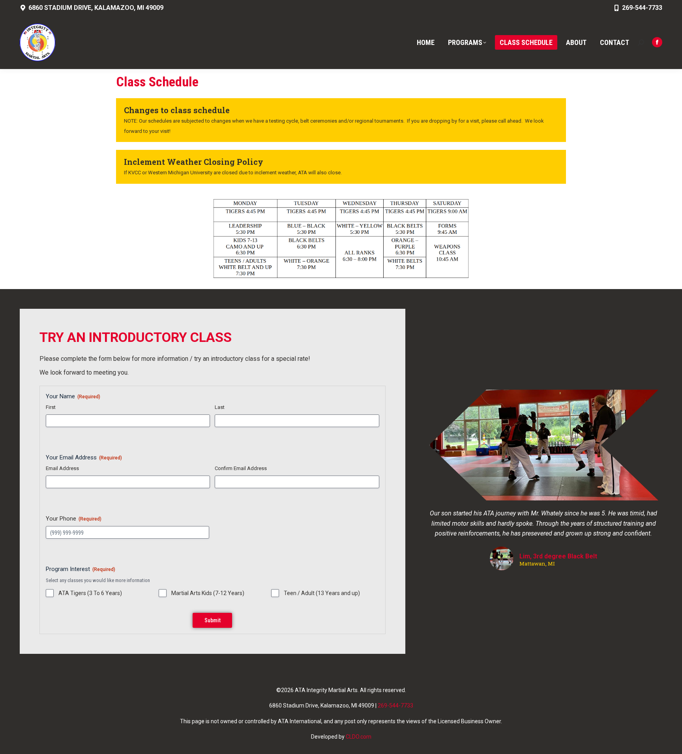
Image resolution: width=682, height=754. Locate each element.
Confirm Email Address (241, 468)
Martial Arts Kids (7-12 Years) (207, 593)
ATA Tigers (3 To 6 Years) (90, 593)
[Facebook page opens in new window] (657, 42)
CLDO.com (358, 736)
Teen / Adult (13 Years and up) (322, 593)
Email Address (62, 468)
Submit (212, 620)
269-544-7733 (642, 7)
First (51, 407)
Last (220, 407)
